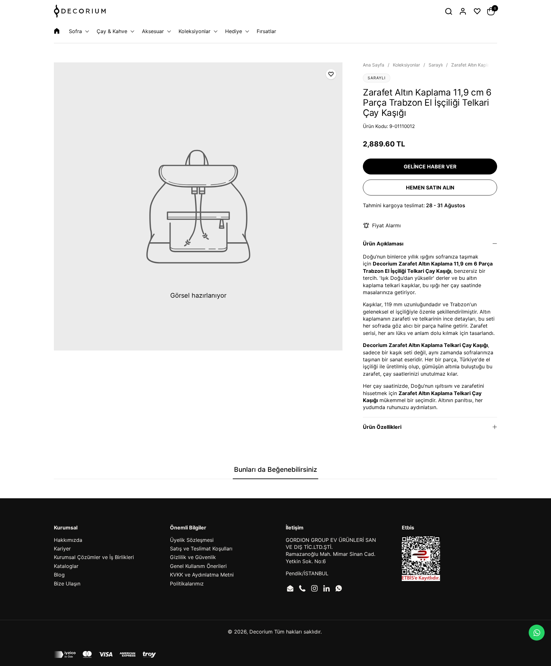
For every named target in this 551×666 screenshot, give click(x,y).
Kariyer (62, 548)
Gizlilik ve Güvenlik (193, 557)
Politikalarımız (187, 583)
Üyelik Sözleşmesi (192, 540)
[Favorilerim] (477, 11)
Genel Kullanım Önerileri (198, 566)
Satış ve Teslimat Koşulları (201, 548)
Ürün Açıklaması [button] (383, 243)
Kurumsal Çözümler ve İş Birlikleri (94, 557)
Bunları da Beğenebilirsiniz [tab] (275, 469)
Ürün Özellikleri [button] (382, 427)
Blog (59, 574)
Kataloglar (66, 566)
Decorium (261, 631)
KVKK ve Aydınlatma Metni (202, 574)
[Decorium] (80, 11)
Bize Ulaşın (67, 583)
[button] (448, 11)
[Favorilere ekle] (331, 74)
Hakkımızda (68, 540)
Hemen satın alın (430, 187)
